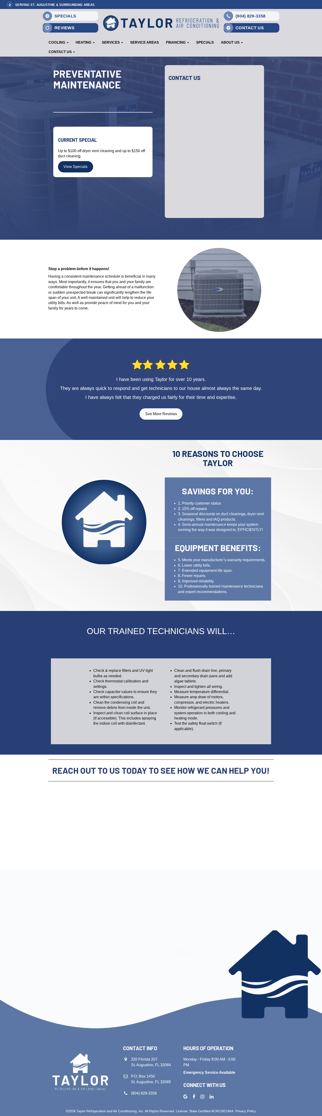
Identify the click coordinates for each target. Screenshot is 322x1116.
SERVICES (111, 42)
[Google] (185, 1096)
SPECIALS (205, 42)
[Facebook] (194, 1096)
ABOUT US (230, 42)
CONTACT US (61, 52)
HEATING (84, 42)
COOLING (57, 42)
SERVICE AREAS (144, 42)
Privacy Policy (245, 1111)
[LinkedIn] (212, 1096)
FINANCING (176, 42)
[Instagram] (202, 1096)
